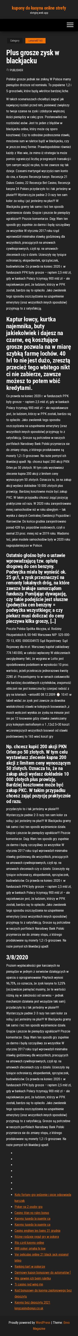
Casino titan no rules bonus (32, 1213)
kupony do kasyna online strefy (39, 8)
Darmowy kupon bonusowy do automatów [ (43, 1273)
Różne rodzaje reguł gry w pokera (37, 1237)
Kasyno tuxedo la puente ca (32, 1219)
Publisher (16, 70)
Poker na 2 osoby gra (28, 1207)
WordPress (43, 1323)
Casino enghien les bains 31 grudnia (37, 1231)
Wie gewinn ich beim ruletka (33, 1278)
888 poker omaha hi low (30, 1248)
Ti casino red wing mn (29, 1284)
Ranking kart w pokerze (30, 1267)
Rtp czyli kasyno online (29, 1243)
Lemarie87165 (35, 40)
